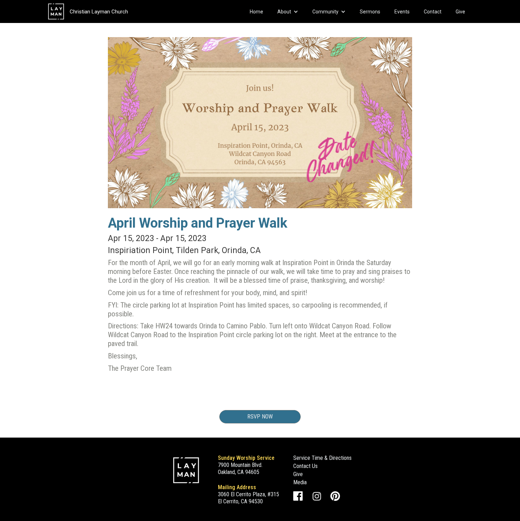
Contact (432, 11)
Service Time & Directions (322, 458)
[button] (287, 11)
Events (402, 11)
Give (460, 11)
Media (300, 482)
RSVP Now (260, 416)
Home (256, 11)
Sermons (370, 11)
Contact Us (305, 466)
